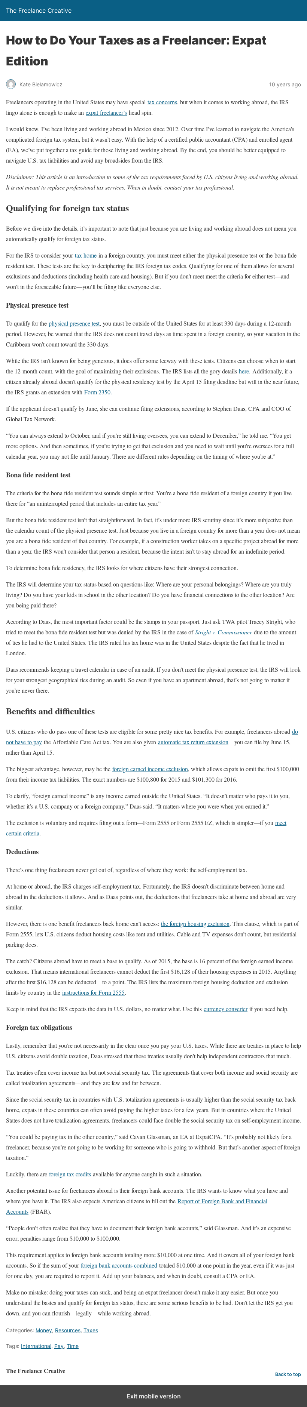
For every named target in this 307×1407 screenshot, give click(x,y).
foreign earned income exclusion (150, 769)
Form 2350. (98, 392)
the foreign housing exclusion (195, 923)
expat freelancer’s (106, 112)
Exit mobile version (154, 1396)
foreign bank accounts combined (119, 1265)
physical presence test (74, 323)
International (36, 1346)
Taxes (90, 1330)
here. (244, 371)
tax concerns (162, 102)
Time (73, 1346)
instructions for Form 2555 (93, 992)
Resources (67, 1330)
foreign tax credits (70, 1174)
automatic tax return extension (193, 742)
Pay (59, 1346)
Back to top (288, 1374)
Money (44, 1330)
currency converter (225, 1009)
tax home (86, 255)
